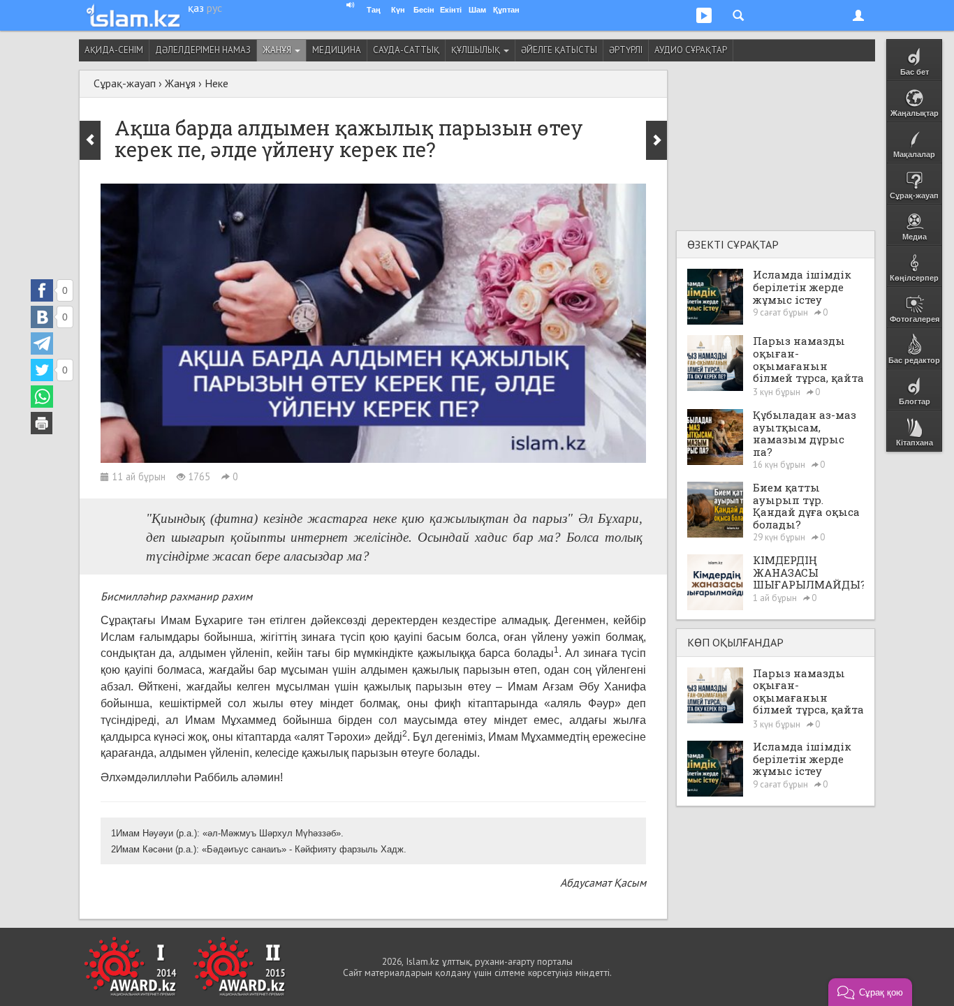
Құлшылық (476, 50)
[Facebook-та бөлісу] (42, 290)
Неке (216, 83)
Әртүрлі (626, 50)
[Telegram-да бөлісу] (42, 343)
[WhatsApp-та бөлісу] (42, 396)
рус (214, 8)
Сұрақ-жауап (125, 83)
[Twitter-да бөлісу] (42, 370)
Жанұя (278, 50)
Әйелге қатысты (559, 50)
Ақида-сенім (114, 50)
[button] (870, 992)
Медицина (336, 50)
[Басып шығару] (42, 423)
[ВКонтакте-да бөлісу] (42, 317)
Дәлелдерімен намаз (203, 50)
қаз (196, 8)
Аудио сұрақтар (690, 50)
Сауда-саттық (406, 50)
